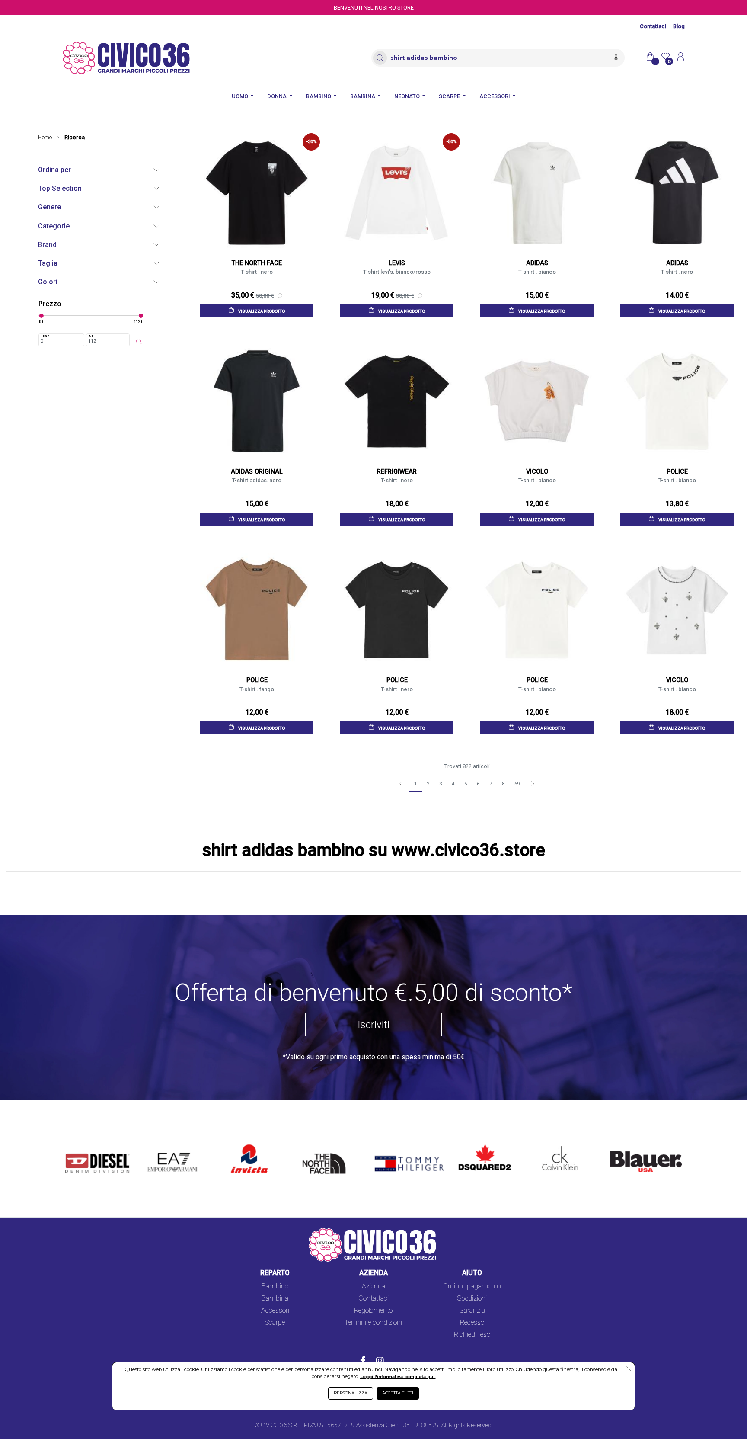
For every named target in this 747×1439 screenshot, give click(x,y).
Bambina (275, 1298)
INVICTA (244, 1145)
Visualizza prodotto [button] (261, 311)
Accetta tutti (397, 1393)
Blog (679, 26)
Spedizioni (472, 1298)
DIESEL (76, 1145)
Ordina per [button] (54, 170)
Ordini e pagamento (472, 1286)
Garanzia (472, 1310)
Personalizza (350, 1393)
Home (45, 137)
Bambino (275, 1286)
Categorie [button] (54, 226)
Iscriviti (373, 1025)
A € (91, 336)
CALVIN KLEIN (553, 1145)
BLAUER (616, 1145)
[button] (628, 1369)
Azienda (373, 1286)
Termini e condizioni (373, 1322)
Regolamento (373, 1310)
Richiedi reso (472, 1334)
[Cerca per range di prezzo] (139, 341)
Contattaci (653, 26)
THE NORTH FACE (327, 1150)
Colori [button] (47, 282)
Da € (46, 336)
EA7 (158, 1145)
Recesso (472, 1322)
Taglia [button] (47, 263)
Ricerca (74, 137)
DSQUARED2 (478, 1145)
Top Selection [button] (60, 188)
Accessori (275, 1310)
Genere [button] (49, 207)
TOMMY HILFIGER (397, 1145)
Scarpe (275, 1322)
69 (517, 784)
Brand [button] (47, 244)
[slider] (41, 316)
